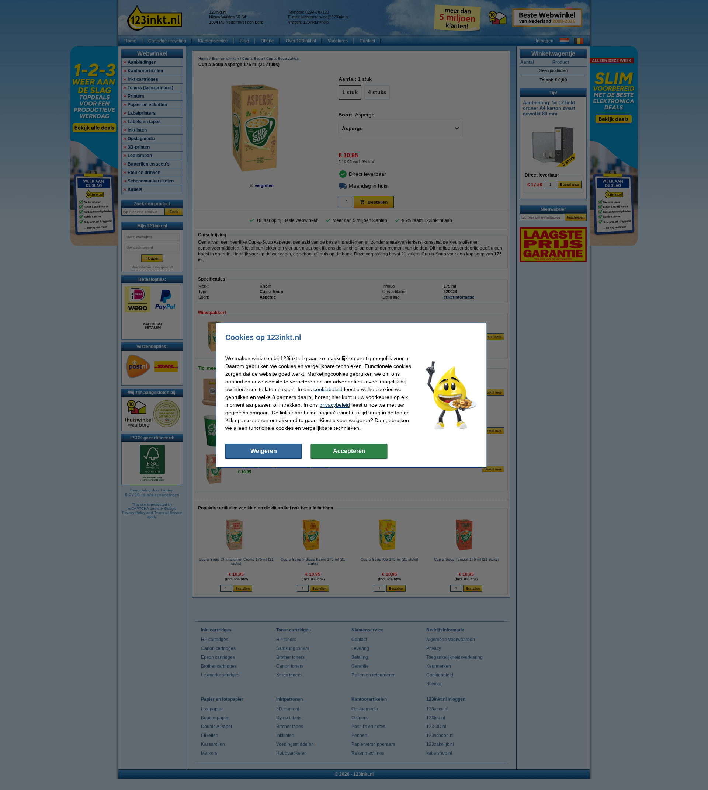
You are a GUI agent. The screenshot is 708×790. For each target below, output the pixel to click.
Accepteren (349, 451)
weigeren (263, 451)
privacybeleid (334, 405)
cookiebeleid (328, 389)
